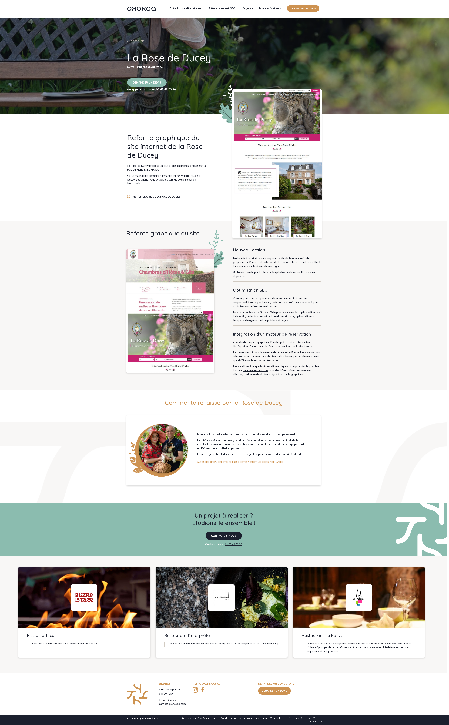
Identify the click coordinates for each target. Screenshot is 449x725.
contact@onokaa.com (172, 704)
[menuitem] (186, 9)
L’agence (247, 8)
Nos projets (137, 41)
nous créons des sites (255, 370)
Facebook (203, 689)
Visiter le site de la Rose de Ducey (156, 196)
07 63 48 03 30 (166, 89)
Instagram (195, 689)
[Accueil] (141, 9)
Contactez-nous (223, 535)
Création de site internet (186, 8)
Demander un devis (303, 8)
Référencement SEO (222, 8)
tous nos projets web (262, 299)
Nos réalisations (270, 8)
